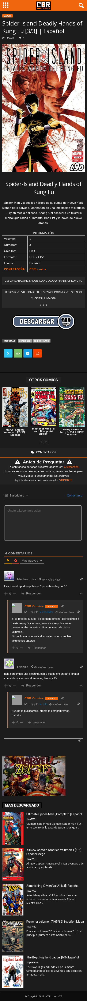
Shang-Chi (24, 341)
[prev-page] (41, 442)
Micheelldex (46, 612)
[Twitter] (8, 353)
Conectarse (74, 495)
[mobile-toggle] (5, 5)
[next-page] (46, 442)
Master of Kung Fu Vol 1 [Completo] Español (43, 431)
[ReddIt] (37, 353)
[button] (80, 5)
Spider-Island (41, 341)
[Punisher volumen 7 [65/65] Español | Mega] (12, 936)
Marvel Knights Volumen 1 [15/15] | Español (15, 432)
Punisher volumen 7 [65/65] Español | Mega (55, 921)
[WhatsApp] (18, 353)
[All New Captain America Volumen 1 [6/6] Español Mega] (12, 864)
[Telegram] (27, 353)
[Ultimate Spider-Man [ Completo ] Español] (12, 828)
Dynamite (32, 962)
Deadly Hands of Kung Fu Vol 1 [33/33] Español (72, 432)
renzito (43, 704)
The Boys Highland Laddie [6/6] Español (52, 957)
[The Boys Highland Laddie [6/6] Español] (12, 972)
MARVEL (7, 16)
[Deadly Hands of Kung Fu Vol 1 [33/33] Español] (72, 407)
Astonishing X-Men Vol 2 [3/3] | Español (52, 885)
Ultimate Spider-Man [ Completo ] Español (54, 814)
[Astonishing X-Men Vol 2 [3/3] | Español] (12, 899)
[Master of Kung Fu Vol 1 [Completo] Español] (43, 406)
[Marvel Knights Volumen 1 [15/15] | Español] (15, 407)
